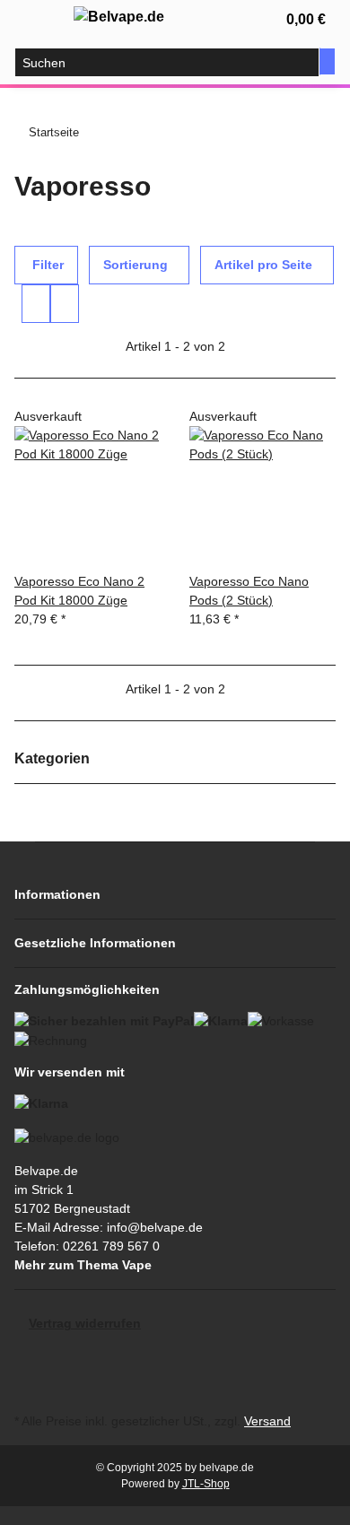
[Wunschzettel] (240, 20)
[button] (206, 20)
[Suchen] (327, 61)
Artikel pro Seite (263, 264)
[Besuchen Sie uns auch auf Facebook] (28, 1368)
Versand (267, 1421)
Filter (46, 264)
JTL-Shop (206, 1483)
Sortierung (135, 264)
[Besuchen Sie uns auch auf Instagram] (28, 1388)
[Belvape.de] (119, 17)
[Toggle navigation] (36, 20)
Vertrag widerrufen (85, 1323)
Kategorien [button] (53, 758)
